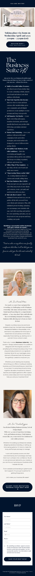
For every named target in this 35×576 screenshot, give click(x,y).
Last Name (7, 524)
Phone (6, 538)
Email (6, 531)
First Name (7, 516)
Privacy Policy (25, 571)
